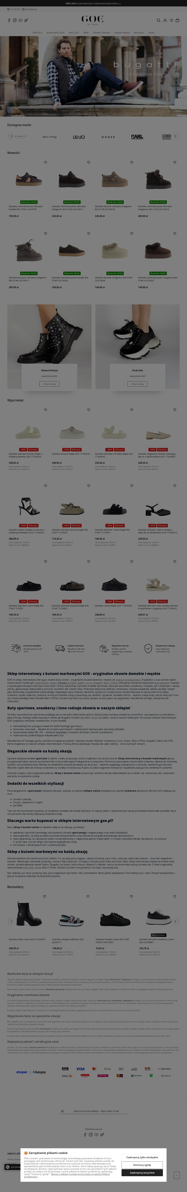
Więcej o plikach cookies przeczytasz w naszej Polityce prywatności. (67, 1175)
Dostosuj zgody (142, 1165)
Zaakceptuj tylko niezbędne (142, 1157)
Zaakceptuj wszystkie (142, 1172)
